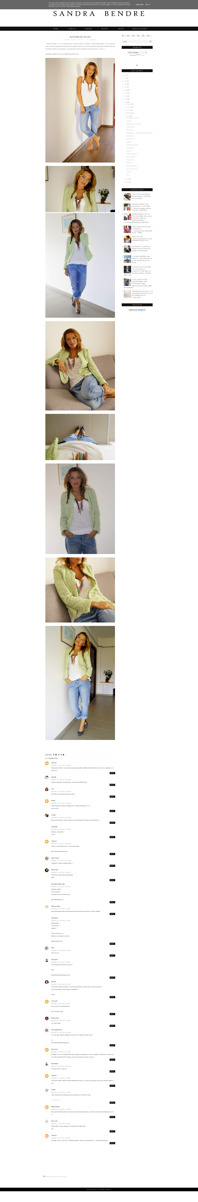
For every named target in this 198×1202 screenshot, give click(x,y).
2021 (125, 75)
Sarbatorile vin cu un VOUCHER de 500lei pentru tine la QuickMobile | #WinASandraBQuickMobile (138, 218)
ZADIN (53, 1090)
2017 (125, 87)
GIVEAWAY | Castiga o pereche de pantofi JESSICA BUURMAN (141, 248)
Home (55, 29)
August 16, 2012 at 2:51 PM (60, 1092)
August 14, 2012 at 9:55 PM (60, 1020)
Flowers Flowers (130, 139)
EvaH (52, 948)
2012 (125, 102)
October (128, 110)
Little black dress (130, 136)
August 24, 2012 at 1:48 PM (60, 1138)
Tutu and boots (130, 130)
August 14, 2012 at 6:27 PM (60, 984)
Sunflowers (129, 121)
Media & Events (140, 29)
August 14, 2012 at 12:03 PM (61, 817)
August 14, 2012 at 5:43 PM (60, 950)
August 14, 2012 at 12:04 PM (61, 829)
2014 (125, 96)
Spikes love (129, 151)
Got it (148, 4)
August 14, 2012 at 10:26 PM (61, 1032)
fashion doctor (55, 1018)
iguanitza (53, 981)
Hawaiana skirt (130, 160)
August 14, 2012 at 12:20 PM (61, 843)
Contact (72, 29)
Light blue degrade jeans (132, 145)
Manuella (53, 777)
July (127, 179)
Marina (53, 800)
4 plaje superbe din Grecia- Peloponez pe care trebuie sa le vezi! (142, 259)
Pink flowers (129, 163)
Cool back (128, 172)
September (129, 113)
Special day (137, 236)
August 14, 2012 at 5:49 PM (60, 962)
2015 (125, 93)
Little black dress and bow (132, 118)
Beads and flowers (130, 127)
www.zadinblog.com (56, 1100)
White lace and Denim (131, 166)
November (129, 107)
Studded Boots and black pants (133, 124)
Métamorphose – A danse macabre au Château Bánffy (139, 133)
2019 (125, 81)
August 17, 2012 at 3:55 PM (60, 1123)
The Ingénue (54, 959)
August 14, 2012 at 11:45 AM (61, 803)
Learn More (139, 4)
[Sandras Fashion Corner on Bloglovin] (137, 311)
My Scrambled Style (56, 1030)
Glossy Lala (54, 1121)
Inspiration (129, 142)
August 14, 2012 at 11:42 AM (61, 779)
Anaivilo (53, 815)
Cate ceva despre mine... (132, 169)
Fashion (88, 29)
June (127, 182)
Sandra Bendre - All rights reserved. (99, 1189)
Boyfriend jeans (130, 148)
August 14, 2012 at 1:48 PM (60, 872)
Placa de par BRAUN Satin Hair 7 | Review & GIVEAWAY (141, 196)
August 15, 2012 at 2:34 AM (60, 1051)
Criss (52, 789)
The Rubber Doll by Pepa (58, 884)
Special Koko (54, 1063)
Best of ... (128, 175)
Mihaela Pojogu (55, 1106)
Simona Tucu (54, 870)
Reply (112, 773)
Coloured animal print (131, 154)
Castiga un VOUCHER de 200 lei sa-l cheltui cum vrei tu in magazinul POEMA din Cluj (137, 271)
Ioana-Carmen (55, 858)
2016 (125, 90)
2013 (125, 99)
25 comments (92, 39)
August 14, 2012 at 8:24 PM (60, 1003)
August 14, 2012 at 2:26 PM (60, 886)
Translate (142, 55)
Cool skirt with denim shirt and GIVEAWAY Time (139, 281)
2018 (125, 84)
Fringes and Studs (130, 157)
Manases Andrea (55, 906)
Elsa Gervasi (54, 1049)
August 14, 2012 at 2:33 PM (60, 908)
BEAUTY (104, 29)
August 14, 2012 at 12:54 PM (61, 860)
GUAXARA (54, 1001)
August (128, 116)
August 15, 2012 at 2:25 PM (60, 1078)
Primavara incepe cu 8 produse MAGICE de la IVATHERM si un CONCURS (142, 294)
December (128, 104)
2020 (125, 78)
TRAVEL (121, 29)
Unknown (54, 763)
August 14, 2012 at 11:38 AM (61, 765)
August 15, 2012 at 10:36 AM (61, 1066)
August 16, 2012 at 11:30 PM (61, 1109)
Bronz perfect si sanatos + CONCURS (141, 205)
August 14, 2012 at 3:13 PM (60, 920)
